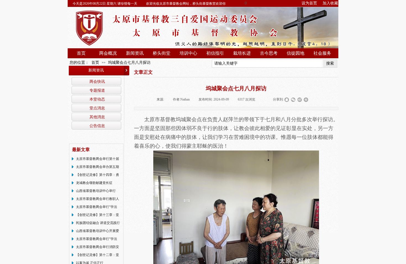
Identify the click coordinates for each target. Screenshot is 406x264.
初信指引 (215, 53)
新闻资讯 (135, 53)
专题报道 (97, 90)
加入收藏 (330, 3)
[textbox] (267, 63)
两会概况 (108, 53)
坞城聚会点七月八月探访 (129, 62)
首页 (81, 53)
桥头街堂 (161, 53)
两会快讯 (97, 81)
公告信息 (97, 125)
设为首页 (309, 3)
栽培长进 (242, 53)
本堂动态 (97, 99)
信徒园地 (295, 53)
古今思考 (269, 53)
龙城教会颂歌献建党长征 (94, 183)
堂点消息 (97, 108)
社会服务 (322, 53)
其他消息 (97, 117)
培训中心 (188, 53)
